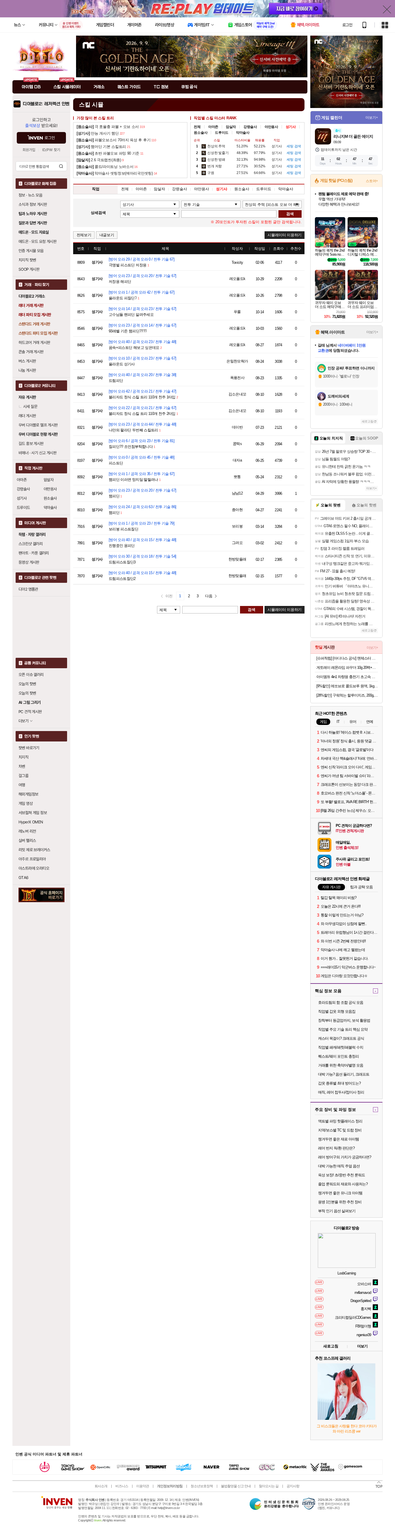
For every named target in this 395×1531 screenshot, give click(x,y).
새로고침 (367, 421)
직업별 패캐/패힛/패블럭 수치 (340, 1047)
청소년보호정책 (202, 1486)
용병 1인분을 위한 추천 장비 (339, 1202)
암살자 (48, 479)
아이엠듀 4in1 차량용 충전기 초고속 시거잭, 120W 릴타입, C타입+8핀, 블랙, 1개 (347, 677)
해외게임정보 (28, 794)
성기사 (22, 498)
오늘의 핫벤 (27, 684)
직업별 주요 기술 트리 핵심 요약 (343, 1029)
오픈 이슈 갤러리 (31, 674)
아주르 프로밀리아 (32, 859)
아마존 (22, 479)
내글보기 (106, 235)
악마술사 (50, 507)
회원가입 (29, 150)
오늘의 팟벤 (27, 693)
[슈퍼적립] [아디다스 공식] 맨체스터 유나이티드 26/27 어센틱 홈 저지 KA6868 (347, 658)
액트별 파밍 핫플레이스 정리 (340, 1121)
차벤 (22, 766)
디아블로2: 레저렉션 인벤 (46, 104)
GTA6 (24, 877)
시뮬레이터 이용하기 (284, 235)
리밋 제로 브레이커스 (34, 849)
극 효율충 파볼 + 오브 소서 (108, 126)
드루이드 (23, 507)
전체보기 (84, 235)
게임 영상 (26, 803)
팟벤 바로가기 (29, 748)
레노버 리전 (27, 831)
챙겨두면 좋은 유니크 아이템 (340, 1193)
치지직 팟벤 (27, 260)
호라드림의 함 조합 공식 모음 (340, 1002)
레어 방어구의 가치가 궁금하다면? (344, 1157)
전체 (197, 127)
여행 (22, 785)
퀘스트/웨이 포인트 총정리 (338, 1056)
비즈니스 (121, 1486)
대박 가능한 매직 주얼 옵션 (339, 1166)
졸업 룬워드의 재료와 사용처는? (343, 1184)
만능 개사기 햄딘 (98, 133)
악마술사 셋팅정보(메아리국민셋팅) (115, 173)
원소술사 (50, 498)
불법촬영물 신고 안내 (236, 1486)
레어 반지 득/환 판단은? (336, 1148)
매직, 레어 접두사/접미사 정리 (341, 1092)
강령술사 (23, 489)
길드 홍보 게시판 (31, 443)
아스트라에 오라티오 (34, 868)
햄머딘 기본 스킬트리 (101, 146)
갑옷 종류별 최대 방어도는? (339, 1083)
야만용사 (50, 489)
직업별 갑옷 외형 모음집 (336, 1011)
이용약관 (142, 1486)
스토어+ (372, 181)
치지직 (23, 757)
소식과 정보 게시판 (33, 204)
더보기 (362, 1346)
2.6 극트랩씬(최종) (99, 160)
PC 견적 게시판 (30, 711)
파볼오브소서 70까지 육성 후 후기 (113, 140)
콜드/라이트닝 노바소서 (105, 166)
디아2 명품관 (28, 589)
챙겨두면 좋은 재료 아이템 (338, 1139)
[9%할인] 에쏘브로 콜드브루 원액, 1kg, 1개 (347, 686)
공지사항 (293, 1486)
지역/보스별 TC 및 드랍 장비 (339, 1130)
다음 (208, 596)
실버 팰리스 (27, 840)
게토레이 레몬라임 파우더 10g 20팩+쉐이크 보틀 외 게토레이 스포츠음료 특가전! (347, 667)
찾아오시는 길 (268, 1486)
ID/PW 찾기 (51, 150)
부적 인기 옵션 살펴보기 (336, 1211)
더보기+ (372, 117)
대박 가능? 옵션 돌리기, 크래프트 (343, 1074)
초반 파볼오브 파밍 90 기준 (108, 153)
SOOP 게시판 (29, 269)
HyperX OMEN (31, 822)
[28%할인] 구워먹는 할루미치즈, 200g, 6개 (347, 695)
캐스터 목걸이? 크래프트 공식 (341, 1038)
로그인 (347, 25)
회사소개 (101, 1486)
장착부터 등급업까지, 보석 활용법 (344, 1020)
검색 (61, 166)
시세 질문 (30, 406)
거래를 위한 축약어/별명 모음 (340, 1065)
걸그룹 (23, 775)
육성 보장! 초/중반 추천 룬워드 (341, 1175)
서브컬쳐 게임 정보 (33, 812)
